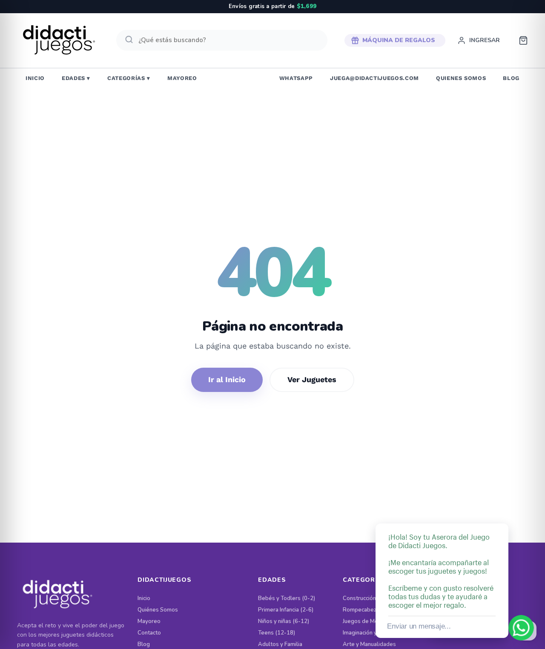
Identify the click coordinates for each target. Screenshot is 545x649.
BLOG (511, 78)
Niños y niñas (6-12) (283, 621)
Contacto (149, 633)
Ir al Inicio (227, 379)
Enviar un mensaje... (418, 626)
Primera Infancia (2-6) (285, 610)
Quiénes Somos (158, 610)
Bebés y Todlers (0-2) (286, 598)
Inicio (144, 598)
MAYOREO (182, 78)
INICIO (35, 78)
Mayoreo (149, 621)
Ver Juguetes (311, 379)
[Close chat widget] (501, 514)
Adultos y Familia (280, 644)
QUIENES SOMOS (461, 78)
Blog (144, 644)
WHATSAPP (296, 78)
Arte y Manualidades (369, 644)
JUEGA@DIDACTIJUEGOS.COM (374, 78)
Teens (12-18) (276, 633)
